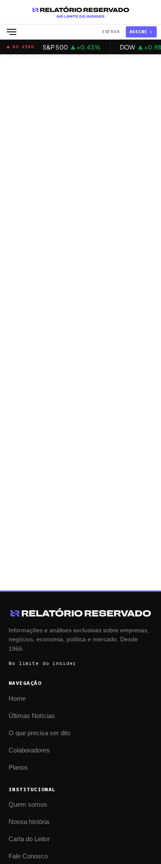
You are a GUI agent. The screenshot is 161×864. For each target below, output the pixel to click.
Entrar (111, 31)
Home (17, 698)
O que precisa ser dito (39, 733)
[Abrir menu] (11, 32)
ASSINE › (141, 31)
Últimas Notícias (32, 715)
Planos (18, 767)
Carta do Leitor (29, 838)
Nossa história (29, 821)
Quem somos (28, 804)
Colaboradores (29, 750)
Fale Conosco (28, 856)
